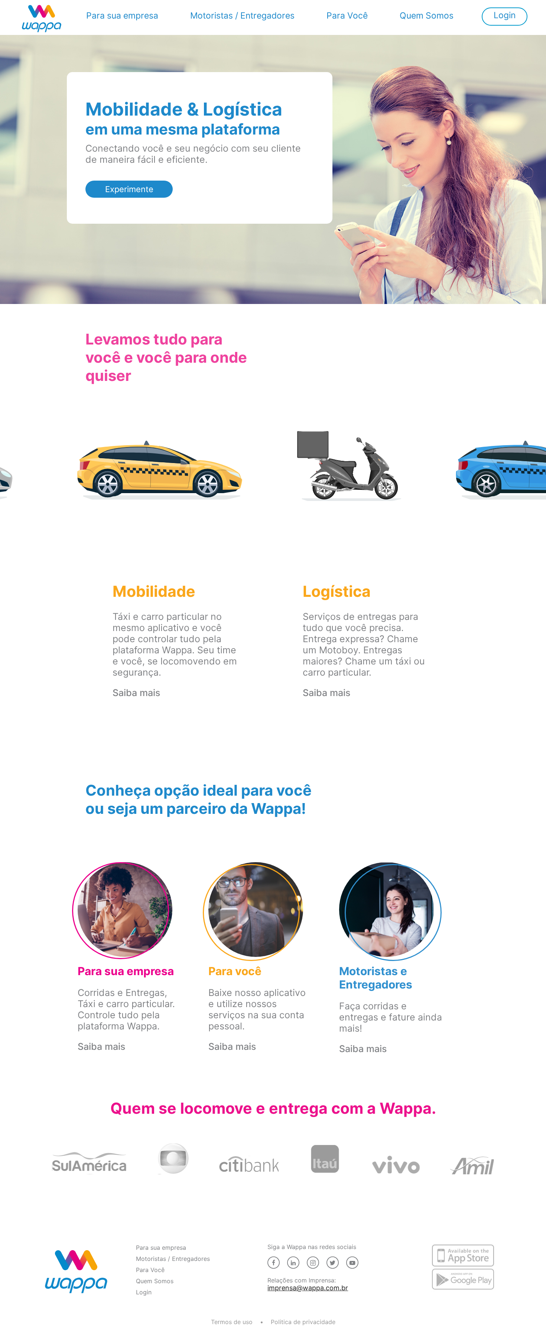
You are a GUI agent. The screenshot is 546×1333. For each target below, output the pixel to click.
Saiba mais (136, 692)
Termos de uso (232, 1322)
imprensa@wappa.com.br (273, 1288)
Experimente (129, 189)
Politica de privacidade (303, 1322)
